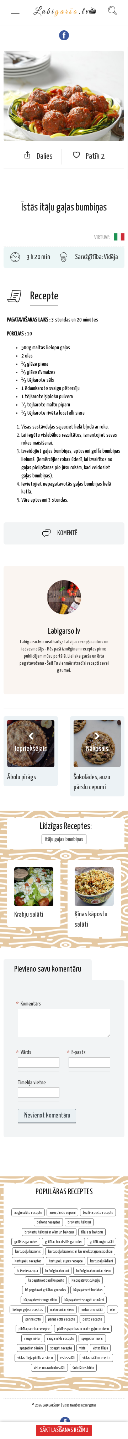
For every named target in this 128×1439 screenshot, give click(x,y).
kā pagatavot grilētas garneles (45, 1290)
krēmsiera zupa (27, 1271)
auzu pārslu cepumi (62, 1213)
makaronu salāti (91, 1310)
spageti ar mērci (92, 1339)
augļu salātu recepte (28, 1213)
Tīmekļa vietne (32, 1082)
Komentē (67, 533)
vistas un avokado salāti (49, 1368)
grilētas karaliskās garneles (63, 1242)
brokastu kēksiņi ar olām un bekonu (49, 1232)
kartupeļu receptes (28, 1261)
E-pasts (77, 1052)
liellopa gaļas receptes (27, 1310)
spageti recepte (61, 1348)
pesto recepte (92, 1319)
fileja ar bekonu (92, 1232)
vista (82, 1348)
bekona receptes (48, 1222)
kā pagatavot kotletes (87, 1290)
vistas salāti (67, 1358)
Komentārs (29, 1004)
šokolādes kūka (83, 1368)
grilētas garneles (25, 1242)
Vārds (24, 1052)
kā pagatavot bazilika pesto (46, 1280)
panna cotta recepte (61, 1319)
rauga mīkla (31, 1339)
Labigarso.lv (64, 631)
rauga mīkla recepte (60, 1339)
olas (112, 1310)
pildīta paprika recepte (33, 1329)
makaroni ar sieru (62, 1310)
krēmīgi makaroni (57, 1271)
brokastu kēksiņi (79, 1222)
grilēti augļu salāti (101, 1242)
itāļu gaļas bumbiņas (64, 839)
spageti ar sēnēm (31, 1348)
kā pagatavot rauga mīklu (40, 1300)
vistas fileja (100, 1348)
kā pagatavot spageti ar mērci (84, 1300)
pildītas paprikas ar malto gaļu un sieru (83, 1329)
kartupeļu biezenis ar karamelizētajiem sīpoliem (80, 1251)
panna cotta (33, 1319)
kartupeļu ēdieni (101, 1261)
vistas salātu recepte (96, 1358)
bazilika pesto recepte (98, 1213)
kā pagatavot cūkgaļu (85, 1280)
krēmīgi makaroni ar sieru (93, 1271)
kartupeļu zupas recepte (65, 1261)
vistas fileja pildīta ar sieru (35, 1358)
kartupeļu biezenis (28, 1251)
